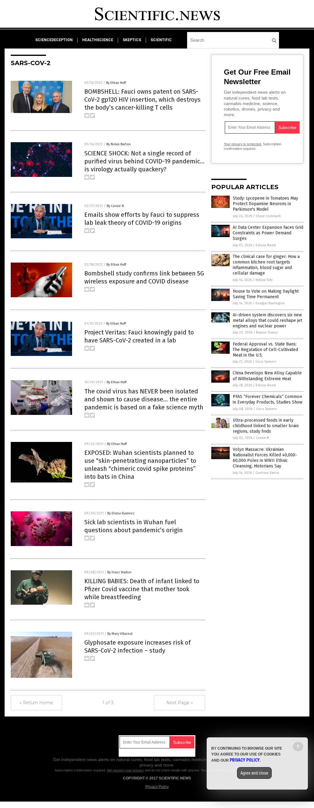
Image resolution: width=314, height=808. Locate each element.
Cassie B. (263, 438)
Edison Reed (266, 245)
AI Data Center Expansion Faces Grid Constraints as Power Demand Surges (268, 233)
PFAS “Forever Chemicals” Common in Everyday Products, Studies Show (267, 399)
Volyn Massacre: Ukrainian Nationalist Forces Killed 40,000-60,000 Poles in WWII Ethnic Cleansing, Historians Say (265, 458)
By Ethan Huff (116, 83)
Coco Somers (265, 362)
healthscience (97, 40)
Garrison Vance (267, 473)
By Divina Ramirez (121, 513)
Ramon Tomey (267, 332)
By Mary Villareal (119, 634)
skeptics (132, 40)
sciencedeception (54, 40)
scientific (161, 40)
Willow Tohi (264, 280)
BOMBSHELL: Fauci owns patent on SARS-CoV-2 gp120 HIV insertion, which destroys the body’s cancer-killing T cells (142, 99)
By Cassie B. (115, 206)
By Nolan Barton (118, 144)
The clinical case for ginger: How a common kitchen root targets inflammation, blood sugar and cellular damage (266, 265)
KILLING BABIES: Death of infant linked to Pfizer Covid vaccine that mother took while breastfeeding (141, 589)
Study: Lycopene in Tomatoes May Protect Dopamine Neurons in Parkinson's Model (265, 204)
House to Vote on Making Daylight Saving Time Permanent (266, 294)
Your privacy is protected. (243, 144)
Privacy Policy (157, 787)
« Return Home (36, 702)
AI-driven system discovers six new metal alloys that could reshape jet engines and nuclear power (267, 320)
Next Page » (179, 702)
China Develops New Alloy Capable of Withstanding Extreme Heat (267, 375)
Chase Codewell (268, 216)
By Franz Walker (119, 572)
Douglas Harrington (270, 303)
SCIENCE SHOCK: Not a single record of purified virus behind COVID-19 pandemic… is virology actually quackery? (144, 161)
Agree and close (254, 773)
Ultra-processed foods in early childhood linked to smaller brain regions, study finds (266, 426)
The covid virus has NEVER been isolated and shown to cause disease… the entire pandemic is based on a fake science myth (143, 399)
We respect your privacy (125, 770)
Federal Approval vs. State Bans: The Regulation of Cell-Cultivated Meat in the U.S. (265, 350)
